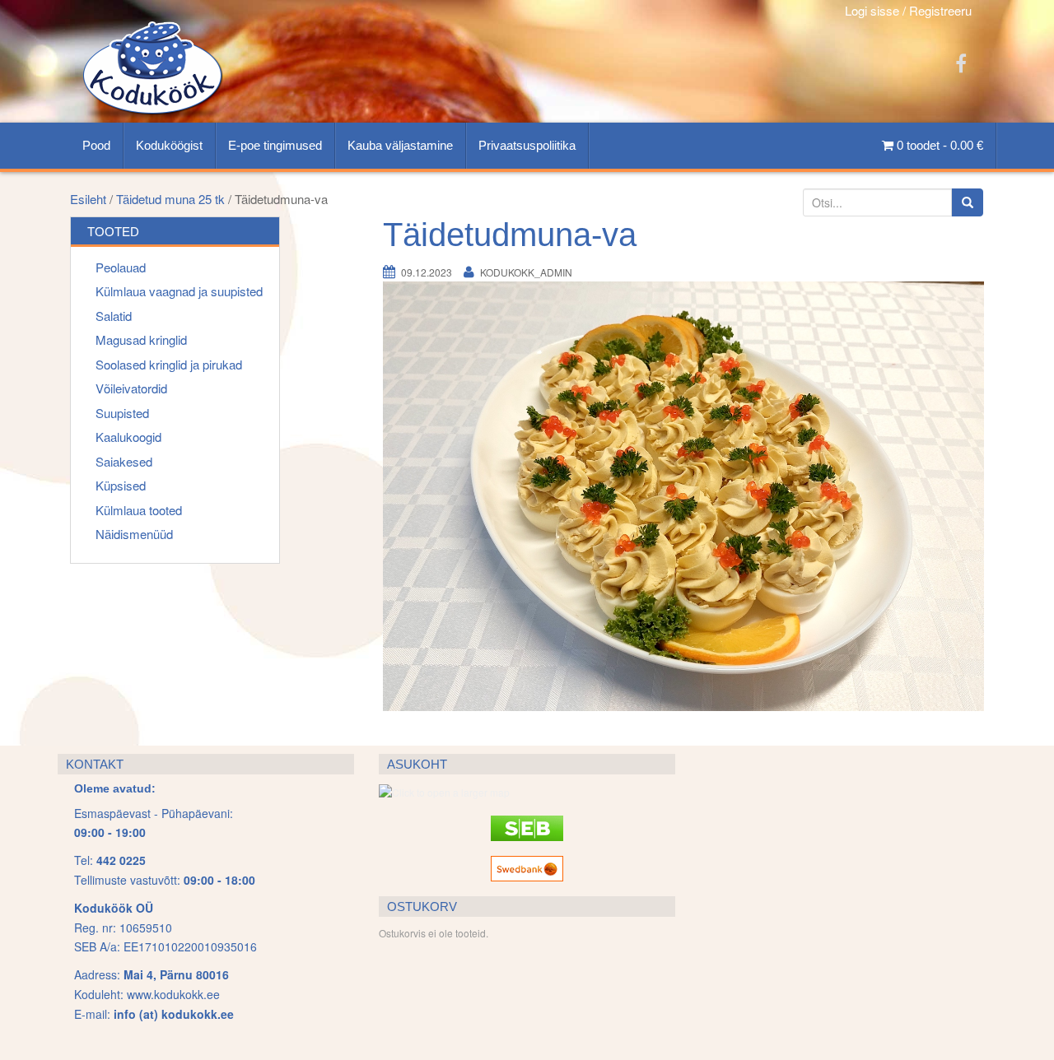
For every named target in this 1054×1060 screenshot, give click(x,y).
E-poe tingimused (275, 145)
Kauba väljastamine (400, 145)
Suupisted (122, 412)
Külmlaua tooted (139, 509)
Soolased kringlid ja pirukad (169, 364)
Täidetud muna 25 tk (170, 198)
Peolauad (121, 267)
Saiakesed (124, 461)
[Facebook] (961, 62)
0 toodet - (938, 145)
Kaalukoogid (128, 436)
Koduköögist (169, 145)
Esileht (88, 198)
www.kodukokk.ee (173, 994)
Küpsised (121, 485)
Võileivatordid (131, 388)
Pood (96, 145)
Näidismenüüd (134, 533)
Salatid (114, 315)
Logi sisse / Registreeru (908, 10)
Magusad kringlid (141, 339)
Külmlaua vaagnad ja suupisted (179, 291)
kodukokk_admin (526, 272)
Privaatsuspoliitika (527, 145)
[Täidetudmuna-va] (683, 494)
